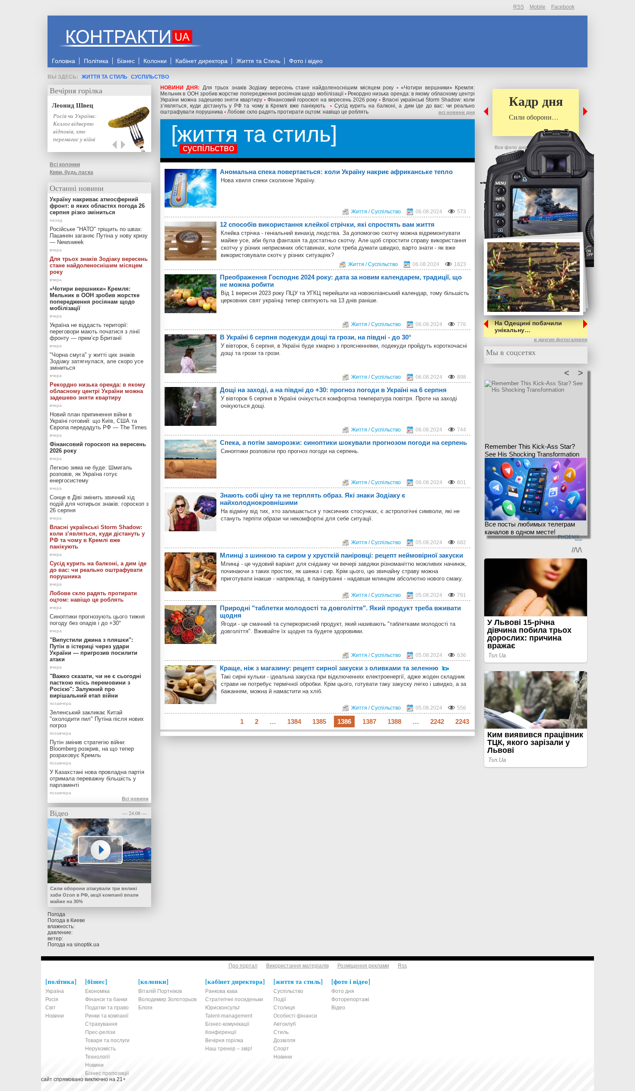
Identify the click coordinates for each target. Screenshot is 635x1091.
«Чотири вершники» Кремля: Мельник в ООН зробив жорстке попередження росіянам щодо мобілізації (317, 91)
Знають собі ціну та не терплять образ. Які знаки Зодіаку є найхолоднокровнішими (312, 499)
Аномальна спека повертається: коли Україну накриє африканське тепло (336, 171)
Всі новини (135, 798)
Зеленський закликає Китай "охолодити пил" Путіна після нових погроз (97, 719)
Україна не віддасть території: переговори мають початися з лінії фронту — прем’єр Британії (95, 331)
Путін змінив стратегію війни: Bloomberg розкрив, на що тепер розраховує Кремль (92, 748)
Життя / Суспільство (376, 212)
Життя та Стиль (104, 77)
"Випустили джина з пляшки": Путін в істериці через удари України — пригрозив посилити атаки (93, 650)
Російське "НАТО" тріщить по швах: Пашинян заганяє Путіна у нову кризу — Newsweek (99, 235)
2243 (462, 721)
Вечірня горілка (76, 90)
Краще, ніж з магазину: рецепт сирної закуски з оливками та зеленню (329, 668)
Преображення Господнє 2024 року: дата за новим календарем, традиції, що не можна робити (341, 280)
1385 (319, 721)
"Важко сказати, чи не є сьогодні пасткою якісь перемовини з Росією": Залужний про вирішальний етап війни (95, 686)
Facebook (563, 7)
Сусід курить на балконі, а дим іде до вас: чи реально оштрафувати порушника (98, 570)
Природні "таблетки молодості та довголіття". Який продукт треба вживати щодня (340, 611)
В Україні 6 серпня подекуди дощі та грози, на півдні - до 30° (315, 337)
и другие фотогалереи (560, 339)
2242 (437, 721)
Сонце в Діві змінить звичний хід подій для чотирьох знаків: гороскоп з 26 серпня (99, 504)
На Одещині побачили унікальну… (528, 326)
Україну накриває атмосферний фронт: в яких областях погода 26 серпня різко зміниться (97, 206)
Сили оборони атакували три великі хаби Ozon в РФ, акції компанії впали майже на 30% (94, 895)
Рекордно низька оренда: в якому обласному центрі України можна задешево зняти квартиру (97, 391)
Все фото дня (511, 147)
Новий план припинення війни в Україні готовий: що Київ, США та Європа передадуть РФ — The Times (98, 421)
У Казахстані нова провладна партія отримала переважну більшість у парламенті (97, 778)
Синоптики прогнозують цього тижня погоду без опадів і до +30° (97, 619)
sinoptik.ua (86, 945)
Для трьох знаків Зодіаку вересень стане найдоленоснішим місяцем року (298, 88)
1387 (369, 721)
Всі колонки (65, 165)
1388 (394, 721)
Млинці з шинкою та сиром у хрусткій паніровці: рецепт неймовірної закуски (341, 555)
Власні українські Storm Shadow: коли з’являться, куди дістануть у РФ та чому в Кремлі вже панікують (317, 103)
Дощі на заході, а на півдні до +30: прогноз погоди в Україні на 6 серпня (333, 389)
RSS (518, 7)
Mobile (538, 7)
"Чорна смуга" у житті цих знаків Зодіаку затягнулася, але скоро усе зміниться (96, 361)
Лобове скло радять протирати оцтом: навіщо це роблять (297, 112)
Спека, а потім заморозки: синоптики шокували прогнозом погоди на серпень (343, 442)
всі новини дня (456, 112)
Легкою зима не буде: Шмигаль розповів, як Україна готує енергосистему (91, 474)
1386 (344, 721)
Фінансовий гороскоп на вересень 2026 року (322, 100)
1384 (294, 721)
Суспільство (150, 77)
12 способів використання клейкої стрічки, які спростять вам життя (327, 224)
